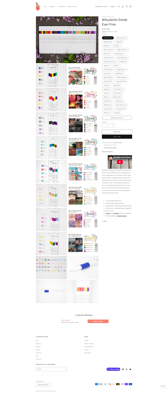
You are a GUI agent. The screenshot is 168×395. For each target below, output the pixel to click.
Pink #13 (106, 93)
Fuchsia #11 (123, 61)
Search (86, 340)
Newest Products (89, 343)
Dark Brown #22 (108, 57)
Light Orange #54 (122, 77)
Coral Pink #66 (118, 53)
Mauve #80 (116, 85)
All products (87, 353)
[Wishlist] (127, 6)
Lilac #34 (106, 85)
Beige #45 (119, 42)
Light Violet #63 (121, 81)
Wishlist (86, 350)
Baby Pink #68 (108, 42)
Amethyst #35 (108, 38)
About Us (38, 359)
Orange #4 (107, 89)
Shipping (104, 31)
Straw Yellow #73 (121, 105)
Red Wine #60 (117, 97)
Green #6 (116, 65)
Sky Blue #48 (107, 105)
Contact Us (39, 353)
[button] (53, 6)
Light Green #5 (108, 77)
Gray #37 (106, 65)
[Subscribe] (65, 369)
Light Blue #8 (119, 73)
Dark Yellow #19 (122, 57)
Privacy (38, 350)
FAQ (37, 340)
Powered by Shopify (51, 391)
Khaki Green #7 (121, 69)
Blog (37, 356)
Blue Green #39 (108, 49)
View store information (110, 147)
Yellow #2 (117, 113)
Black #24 (106, 46)
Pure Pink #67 (117, 93)
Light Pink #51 (108, 81)
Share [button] (105, 221)
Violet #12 (107, 113)
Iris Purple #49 (108, 69)
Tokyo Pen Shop (43, 391)
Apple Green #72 (121, 38)
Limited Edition (88, 347)
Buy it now (117, 136)
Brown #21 (107, 53)
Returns (38, 347)
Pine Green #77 (118, 89)
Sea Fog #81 (119, 101)
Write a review (98, 321)
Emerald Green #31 (109, 61)
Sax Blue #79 (107, 101)
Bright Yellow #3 (122, 49)
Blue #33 (116, 46)
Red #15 (106, 97)
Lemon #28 (107, 73)
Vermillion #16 (121, 109)
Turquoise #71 (108, 109)
